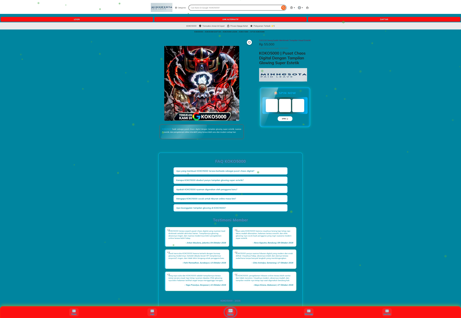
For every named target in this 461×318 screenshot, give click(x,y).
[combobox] (234, 8)
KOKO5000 (198, 32)
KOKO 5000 (243, 32)
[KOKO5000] (161, 13)
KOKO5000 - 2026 (230, 300)
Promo (74, 314)
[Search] (283, 8)
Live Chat (387, 314)
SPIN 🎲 (285, 119)
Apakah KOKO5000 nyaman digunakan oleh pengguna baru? (206, 189)
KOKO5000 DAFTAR (213, 32)
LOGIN (77, 19)
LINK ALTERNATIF (230, 19)
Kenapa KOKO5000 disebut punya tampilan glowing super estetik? (210, 180)
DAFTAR (384, 19)
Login (152, 314)
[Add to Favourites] (249, 42)
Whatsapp (309, 314)
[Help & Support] (293, 8)
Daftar (230, 314)
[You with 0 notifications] (300, 8)
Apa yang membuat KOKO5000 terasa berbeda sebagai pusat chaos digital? (215, 171)
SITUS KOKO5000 (257, 32)
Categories (182, 8)
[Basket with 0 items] (307, 8)
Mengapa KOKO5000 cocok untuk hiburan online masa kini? (206, 198)
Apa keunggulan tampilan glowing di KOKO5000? (201, 207)
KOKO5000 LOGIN (230, 32)
